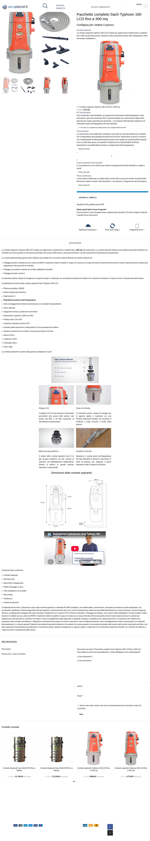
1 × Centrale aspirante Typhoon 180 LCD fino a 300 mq (98, 107)
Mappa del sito (50, 821)
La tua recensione (84, 660)
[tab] (75, 242)
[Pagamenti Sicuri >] (137, 226)
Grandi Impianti (51, 816)
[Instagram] (110, 833)
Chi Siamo (49, 802)
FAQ (46, 811)
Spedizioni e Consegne (85, 816)
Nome (80, 686)
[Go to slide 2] (76, 781)
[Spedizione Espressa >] (88, 226)
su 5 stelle (27, 819)
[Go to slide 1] (73, 781)
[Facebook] (110, 827)
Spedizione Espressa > (88, 230)
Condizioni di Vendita (84, 811)
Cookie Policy (81, 807)
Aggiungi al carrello (88, 197)
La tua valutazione (85, 657)
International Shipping (84, 821)
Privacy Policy (81, 802)
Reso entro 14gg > (112, 230)
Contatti (48, 807)
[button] (4, 85)
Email (80, 696)
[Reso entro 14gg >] (112, 226)
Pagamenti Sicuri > (137, 230)
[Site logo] (15, 7)
